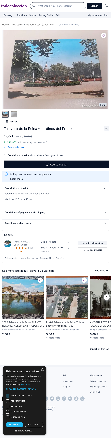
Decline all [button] (34, 424)
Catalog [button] (8, 15)
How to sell (68, 381)
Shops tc (67, 386)
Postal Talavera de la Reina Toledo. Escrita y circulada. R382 (65, 324)
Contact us (95, 391)
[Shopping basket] (107, 6)
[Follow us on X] (58, 398)
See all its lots (48, 241)
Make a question (94, 250)
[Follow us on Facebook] (52, 398)
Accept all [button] (14, 424)
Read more (25, 384)
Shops (32, 15)
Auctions (22, 15)
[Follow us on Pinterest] (64, 398)
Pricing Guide (46, 15)
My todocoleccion (98, 15)
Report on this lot (99, 348)
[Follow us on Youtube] (70, 398)
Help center (96, 375)
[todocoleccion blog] (82, 398)
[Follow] (103, 35)
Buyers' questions (98, 386)
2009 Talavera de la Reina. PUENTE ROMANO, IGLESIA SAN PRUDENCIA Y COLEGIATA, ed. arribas (23, 324)
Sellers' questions (98, 381)
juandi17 (8, 234)
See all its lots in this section (52, 249)
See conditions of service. (52, 258)
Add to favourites (94, 243)
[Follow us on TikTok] (76, 398)
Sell (58, 15)
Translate (13, 121)
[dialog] (24, 400)
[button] (55, 188)
